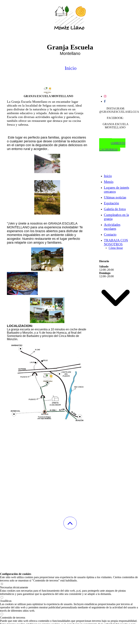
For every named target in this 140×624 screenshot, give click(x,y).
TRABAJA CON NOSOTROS (116, 242)
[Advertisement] (70, 597)
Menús (108, 182)
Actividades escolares (112, 227)
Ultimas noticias (115, 197)
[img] (70, 18)
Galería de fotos (115, 209)
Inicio (108, 176)
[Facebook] (105, 101)
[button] (70, 523)
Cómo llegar (116, 247)
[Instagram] (105, 96)
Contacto (110, 234)
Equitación (111, 203)
